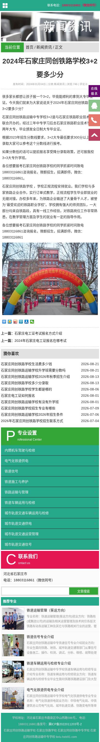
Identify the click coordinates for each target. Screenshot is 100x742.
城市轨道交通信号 (18, 544)
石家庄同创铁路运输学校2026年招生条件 (32, 414)
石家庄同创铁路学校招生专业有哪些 (28, 408)
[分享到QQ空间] (10, 322)
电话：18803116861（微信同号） (29, 580)
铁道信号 (11, 471)
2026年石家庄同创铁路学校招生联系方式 (32, 421)
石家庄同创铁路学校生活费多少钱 (26, 364)
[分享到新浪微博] (15, 322)
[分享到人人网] (27, 322)
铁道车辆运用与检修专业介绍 (49, 663)
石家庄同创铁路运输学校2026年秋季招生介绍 (35, 377)
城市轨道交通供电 (18, 523)
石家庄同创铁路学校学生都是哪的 (26, 389)
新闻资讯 (44, 47)
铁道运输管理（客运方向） (47, 610)
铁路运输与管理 (16, 492)
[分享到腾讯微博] (21, 322)
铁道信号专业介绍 (40, 637)
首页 (29, 47)
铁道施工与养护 (16, 482)
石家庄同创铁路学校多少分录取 (25, 383)
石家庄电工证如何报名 (18, 396)
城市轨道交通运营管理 (22, 534)
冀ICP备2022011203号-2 (65, 724)
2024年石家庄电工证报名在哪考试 (41, 341)
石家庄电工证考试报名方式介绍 (38, 333)
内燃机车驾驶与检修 (20, 450)
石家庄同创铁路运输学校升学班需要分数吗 (33, 370)
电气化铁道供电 (16, 461)
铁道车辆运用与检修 (20, 502)
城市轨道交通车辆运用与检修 (27, 513)
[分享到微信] (32, 322)
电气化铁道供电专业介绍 (45, 690)
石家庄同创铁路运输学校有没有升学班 (30, 402)
